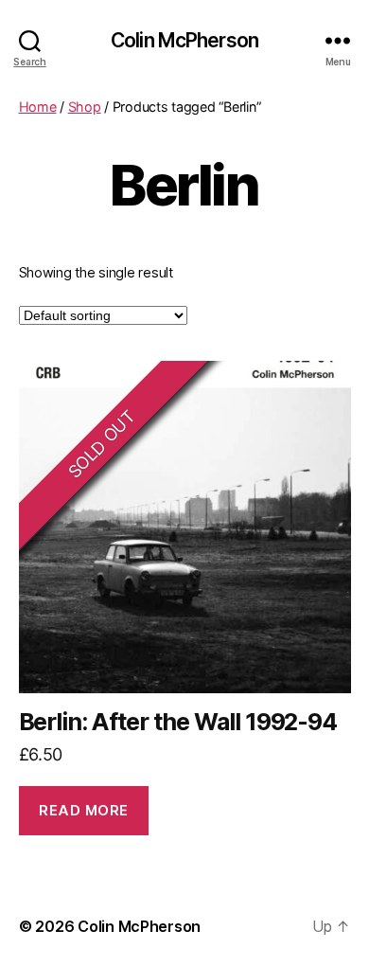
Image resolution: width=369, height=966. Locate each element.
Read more (84, 810)
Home (38, 106)
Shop (84, 106)
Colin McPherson (184, 40)
